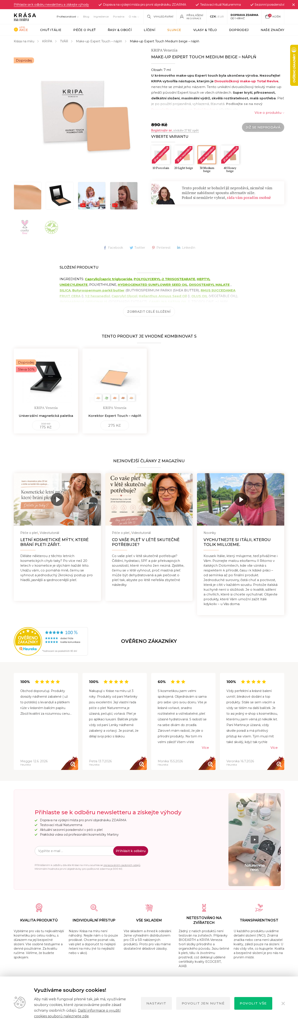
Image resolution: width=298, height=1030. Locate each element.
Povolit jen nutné (203, 1003)
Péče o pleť (29, 533)
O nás (133, 16)
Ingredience (101, 16)
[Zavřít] (293, 4)
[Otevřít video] (92, 196)
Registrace (194, 18)
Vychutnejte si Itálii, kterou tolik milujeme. (237, 542)
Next (284, 721)
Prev (13, 721)
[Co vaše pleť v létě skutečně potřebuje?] (149, 499)
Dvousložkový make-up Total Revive (246, 81)
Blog (86, 16)
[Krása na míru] (25, 16)
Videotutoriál (49, 533)
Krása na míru (24, 41)
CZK (213, 16)
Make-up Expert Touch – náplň (99, 41)
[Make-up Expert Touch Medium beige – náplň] (86, 112)
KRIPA (47, 41)
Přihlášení (195, 15)
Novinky (210, 533)
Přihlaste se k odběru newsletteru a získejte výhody (51, 5)
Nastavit (156, 1003)
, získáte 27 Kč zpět (175, 130)
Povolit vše (253, 1003)
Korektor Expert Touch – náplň (114, 416)
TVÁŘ (64, 41)
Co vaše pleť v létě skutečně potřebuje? (146, 542)
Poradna (118, 16)
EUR (221, 16)
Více (205, 747)
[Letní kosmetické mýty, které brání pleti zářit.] (57, 499)
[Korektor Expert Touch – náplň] (114, 376)
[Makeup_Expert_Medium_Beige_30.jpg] (27, 196)
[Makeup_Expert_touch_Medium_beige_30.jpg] (60, 196)
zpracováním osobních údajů (121, 865)
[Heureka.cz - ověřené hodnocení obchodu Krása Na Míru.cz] (28, 641)
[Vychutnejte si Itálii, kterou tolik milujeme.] (240, 499)
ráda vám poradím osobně (249, 197)
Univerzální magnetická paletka (46, 416)
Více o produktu (268, 112)
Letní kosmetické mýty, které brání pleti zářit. (54, 542)
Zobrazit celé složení (149, 312)
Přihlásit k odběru (131, 851)
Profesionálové (66, 16)
